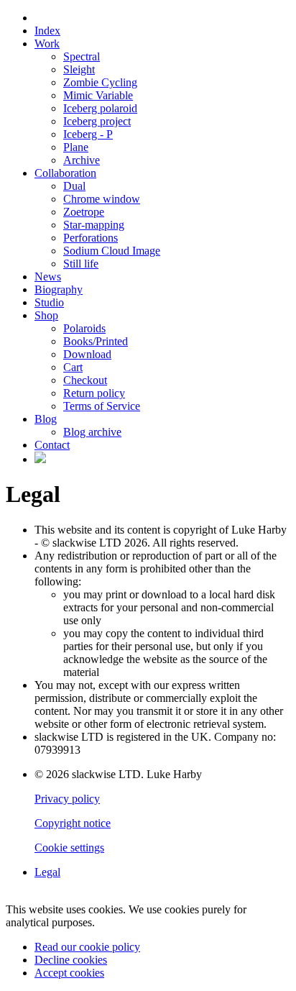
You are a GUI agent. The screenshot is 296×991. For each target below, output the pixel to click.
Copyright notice (72, 823)
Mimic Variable (98, 95)
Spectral (81, 56)
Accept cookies (69, 973)
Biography (58, 289)
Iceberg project (97, 121)
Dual (74, 186)
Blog (45, 419)
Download (87, 354)
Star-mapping (93, 225)
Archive (81, 160)
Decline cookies (70, 960)
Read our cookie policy (87, 947)
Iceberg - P (88, 134)
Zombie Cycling (100, 82)
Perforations (90, 238)
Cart (73, 367)
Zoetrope (83, 212)
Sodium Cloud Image (111, 251)
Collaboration (65, 173)
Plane (75, 147)
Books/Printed (95, 341)
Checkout (85, 380)
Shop (46, 315)
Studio (49, 302)
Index (47, 30)
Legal (47, 872)
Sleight (79, 69)
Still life (80, 263)
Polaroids (84, 328)
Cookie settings (69, 847)
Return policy (94, 393)
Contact (52, 445)
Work (47, 43)
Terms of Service (101, 406)
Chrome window (101, 199)
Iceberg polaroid (100, 108)
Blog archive (92, 432)
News (47, 276)
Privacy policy (67, 799)
